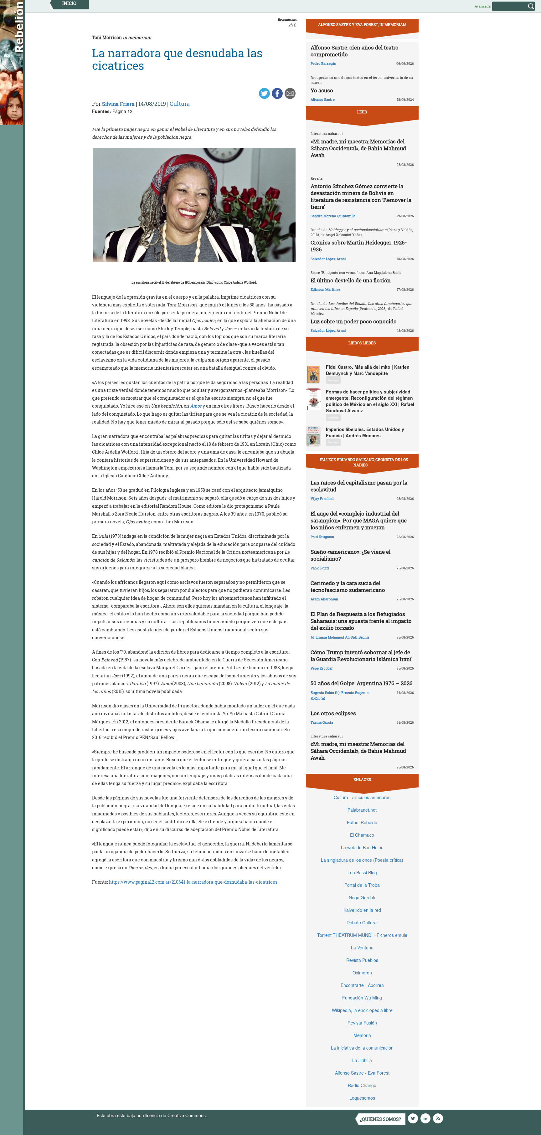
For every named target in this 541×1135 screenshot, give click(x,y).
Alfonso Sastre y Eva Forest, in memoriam (362, 24)
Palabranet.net (362, 810)
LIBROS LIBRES (362, 342)
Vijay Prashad (322, 498)
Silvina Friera (118, 103)
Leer (362, 111)
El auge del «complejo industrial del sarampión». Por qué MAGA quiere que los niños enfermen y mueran (359, 520)
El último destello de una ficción (351, 280)
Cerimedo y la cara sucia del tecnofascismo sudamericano (348, 586)
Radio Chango (362, 1085)
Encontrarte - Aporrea (362, 985)
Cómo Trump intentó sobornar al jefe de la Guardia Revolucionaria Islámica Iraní (361, 656)
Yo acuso (322, 90)
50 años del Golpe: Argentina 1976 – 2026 (362, 683)
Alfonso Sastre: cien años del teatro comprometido (355, 51)
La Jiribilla (362, 1060)
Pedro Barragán (323, 63)
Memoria (362, 1035)
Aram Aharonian (324, 599)
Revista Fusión (362, 1022)
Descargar (333, 380)
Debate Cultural (362, 922)
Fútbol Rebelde (362, 822)
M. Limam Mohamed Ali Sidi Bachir (340, 637)
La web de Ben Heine (362, 847)
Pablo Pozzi (320, 568)
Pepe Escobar (322, 668)
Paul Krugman (322, 536)
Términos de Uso (225, 1115)
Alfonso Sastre (323, 99)
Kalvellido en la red (362, 910)
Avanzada (483, 6)
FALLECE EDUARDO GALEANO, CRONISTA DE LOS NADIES (364, 462)
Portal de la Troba (362, 885)
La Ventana (362, 947)
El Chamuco (362, 835)
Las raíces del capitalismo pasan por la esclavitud (359, 486)
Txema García (322, 722)
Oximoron (362, 972)
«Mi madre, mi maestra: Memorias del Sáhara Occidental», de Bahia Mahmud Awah (358, 148)
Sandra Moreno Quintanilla (333, 215)
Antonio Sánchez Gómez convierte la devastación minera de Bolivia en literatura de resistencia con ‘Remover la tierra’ (361, 196)
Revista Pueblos (362, 960)
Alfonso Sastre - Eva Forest (362, 1073)
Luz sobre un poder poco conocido (354, 321)
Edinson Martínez (325, 289)
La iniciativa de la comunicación (362, 1048)
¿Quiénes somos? (380, 1119)
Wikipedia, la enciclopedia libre (362, 1010)
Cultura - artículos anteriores (362, 797)
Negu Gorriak (362, 897)
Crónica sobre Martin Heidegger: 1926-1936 (359, 246)
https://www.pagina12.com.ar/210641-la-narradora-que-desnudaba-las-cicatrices (193, 882)
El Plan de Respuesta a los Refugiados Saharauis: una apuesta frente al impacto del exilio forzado (361, 620)
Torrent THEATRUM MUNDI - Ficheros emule (362, 935)
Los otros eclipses (333, 713)
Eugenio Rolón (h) (325, 692)
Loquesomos (362, 1098)
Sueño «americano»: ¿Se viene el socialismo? (350, 555)
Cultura (180, 103)
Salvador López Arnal (328, 258)
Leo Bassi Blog (362, 872)
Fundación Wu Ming (362, 997)
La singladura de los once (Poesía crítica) (362, 860)
